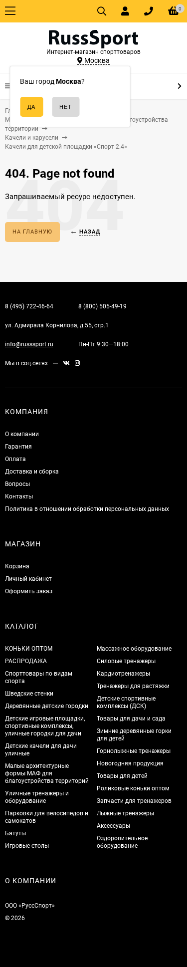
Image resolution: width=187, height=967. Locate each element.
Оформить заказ (28, 591)
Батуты (15, 833)
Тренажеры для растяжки (133, 686)
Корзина (17, 566)
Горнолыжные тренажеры (134, 750)
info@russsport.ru (29, 344)
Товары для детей (122, 775)
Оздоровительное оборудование (122, 842)
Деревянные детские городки (46, 706)
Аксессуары (113, 825)
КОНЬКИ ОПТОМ (28, 648)
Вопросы (17, 484)
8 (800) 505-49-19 (102, 306)
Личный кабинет (28, 578)
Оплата (15, 459)
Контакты (19, 496)
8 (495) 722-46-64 (29, 306)
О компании (22, 434)
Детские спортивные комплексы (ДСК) (126, 702)
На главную (32, 232)
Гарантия (18, 446)
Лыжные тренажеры (125, 813)
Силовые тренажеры (126, 661)
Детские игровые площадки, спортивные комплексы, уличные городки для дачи (45, 726)
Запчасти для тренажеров (134, 800)
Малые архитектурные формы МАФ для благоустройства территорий (47, 773)
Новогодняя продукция (130, 763)
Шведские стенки (29, 693)
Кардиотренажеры (123, 673)
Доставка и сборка (32, 471)
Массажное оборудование (134, 648)
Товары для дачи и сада (131, 718)
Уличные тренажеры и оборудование (37, 797)
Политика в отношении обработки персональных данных (87, 508)
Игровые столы (27, 845)
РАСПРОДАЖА (26, 661)
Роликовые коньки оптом (133, 788)
